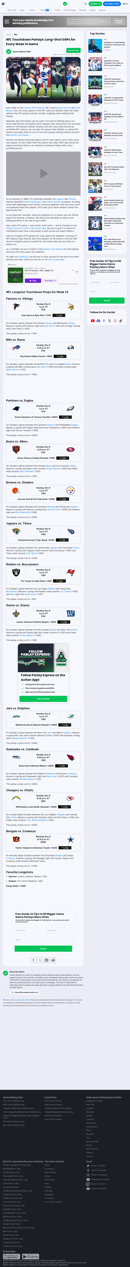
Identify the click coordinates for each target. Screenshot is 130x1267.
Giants (74, 629)
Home (8, 34)
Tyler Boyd (31, 553)
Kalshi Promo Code (11, 1183)
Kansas (89, 1145)
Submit (43, 949)
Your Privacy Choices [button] (53, 1202)
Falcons (48, 323)
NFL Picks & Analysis (53, 1101)
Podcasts (48, 1191)
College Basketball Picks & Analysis (59, 1112)
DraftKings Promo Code (12, 1198)
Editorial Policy (51, 1172)
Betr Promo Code (10, 1231)
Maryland (90, 1112)
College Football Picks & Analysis (58, 1108)
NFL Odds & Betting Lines (13, 1101)
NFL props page (56, 259)
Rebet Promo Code (11, 1235)
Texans (72, 199)
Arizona (89, 1116)
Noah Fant (51, 776)
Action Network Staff (22, 51)
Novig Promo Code (11, 1187)
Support (48, 1187)
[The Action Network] (65, 4)
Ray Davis (41, 367)
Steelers (74, 506)
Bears (49, 465)
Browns (51, 506)
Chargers (61, 814)
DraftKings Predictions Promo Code (17, 1191)
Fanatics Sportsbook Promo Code (17, 1165)
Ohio (88, 1138)
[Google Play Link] (30, 1256)
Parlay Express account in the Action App (26, 228)
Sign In (125, 4)
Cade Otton (30, 594)
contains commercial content (19, 1000)
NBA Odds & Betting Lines (14, 1104)
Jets (50, 732)
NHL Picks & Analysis (53, 1119)
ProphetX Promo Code (12, 1194)
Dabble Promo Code (11, 1224)
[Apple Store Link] (11, 1256)
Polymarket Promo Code (13, 1176)
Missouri (89, 1152)
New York (90, 1104)
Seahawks (50, 773)
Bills (47, 364)
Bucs (12, 594)
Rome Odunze (53, 468)
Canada (89, 1156)
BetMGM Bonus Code (12, 1169)
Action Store (50, 1180)
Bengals (59, 855)
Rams (68, 364)
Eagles (75, 425)
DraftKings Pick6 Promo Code (15, 1220)
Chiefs (14, 817)
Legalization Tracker (94, 1101)
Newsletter (49, 1194)
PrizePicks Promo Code (12, 1246)
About (47, 1165)
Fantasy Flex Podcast (34, 107)
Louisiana (90, 1108)
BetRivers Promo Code (12, 1216)
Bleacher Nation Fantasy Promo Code (18, 1228)
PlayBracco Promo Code (13, 1239)
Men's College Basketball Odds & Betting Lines (22, 1112)
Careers (48, 1176)
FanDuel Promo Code (12, 1202)
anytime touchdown (19, 135)
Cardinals (71, 773)
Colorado (90, 1119)
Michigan (90, 1134)
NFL (16, 34)
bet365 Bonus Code (11, 1172)
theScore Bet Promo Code (14, 1205)
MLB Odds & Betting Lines (14, 1121)
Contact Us (49, 1198)
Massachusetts (92, 1141)
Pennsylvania (91, 1127)
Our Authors (49, 1169)
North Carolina (92, 1149)
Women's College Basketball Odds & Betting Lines (21, 1117)
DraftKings (23, 256)
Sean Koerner (64, 107)
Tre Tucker (65, 591)
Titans (76, 547)
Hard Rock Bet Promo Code (14, 1213)
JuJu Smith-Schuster (36, 820)
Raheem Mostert (19, 738)
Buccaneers (11, 591)
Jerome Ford (54, 509)
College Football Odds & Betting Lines (18, 1108)
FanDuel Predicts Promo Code (15, 1180)
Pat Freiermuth (22, 512)
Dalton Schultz (54, 201)
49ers (73, 465)
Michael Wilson (27, 779)
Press (47, 1183)
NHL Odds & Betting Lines (14, 1125)
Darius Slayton (27, 635)
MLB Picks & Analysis (53, 1116)
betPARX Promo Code (12, 1209)
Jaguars (60, 199)
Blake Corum (12, 369)
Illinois (88, 1130)
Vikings (71, 323)
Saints (53, 629)
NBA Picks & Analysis (53, 1104)
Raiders (51, 588)
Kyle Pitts (48, 326)
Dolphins (67, 732)
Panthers (50, 425)
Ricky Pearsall (26, 471)
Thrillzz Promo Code (11, 1242)
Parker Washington (33, 201)
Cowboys (10, 858)
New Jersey (91, 1123)
